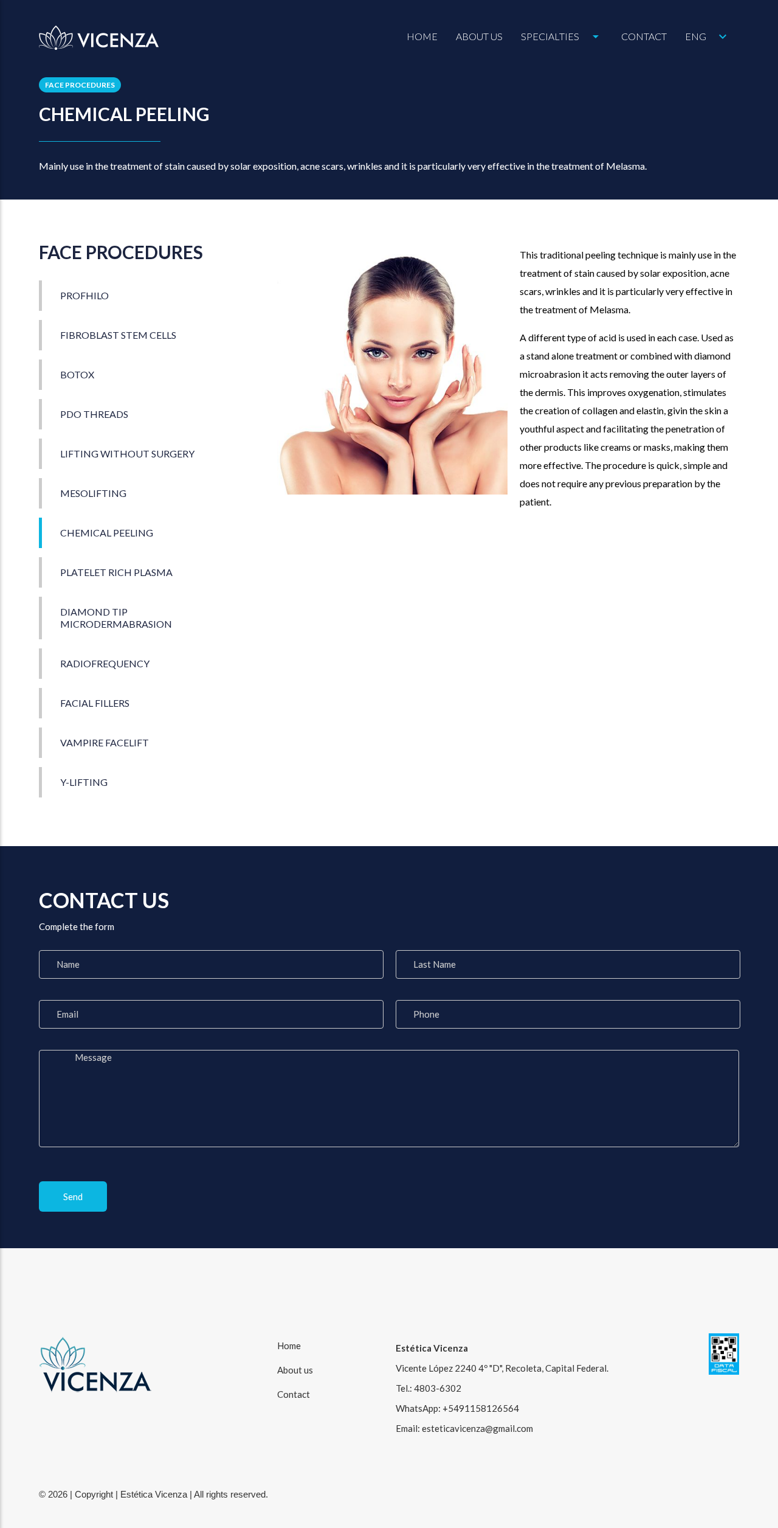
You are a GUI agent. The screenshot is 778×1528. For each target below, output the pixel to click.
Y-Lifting (84, 782)
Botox (77, 374)
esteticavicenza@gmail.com (477, 1428)
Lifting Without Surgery (127, 453)
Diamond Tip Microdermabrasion (116, 618)
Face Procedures (80, 84)
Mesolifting (94, 493)
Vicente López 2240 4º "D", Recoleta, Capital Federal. (502, 1368)
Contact (644, 36)
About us (479, 36)
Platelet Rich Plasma (116, 572)
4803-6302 (437, 1388)
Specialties (562, 36)
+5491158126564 (480, 1408)
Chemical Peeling (106, 532)
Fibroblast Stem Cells (118, 335)
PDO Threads (94, 414)
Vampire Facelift (104, 742)
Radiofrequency (105, 663)
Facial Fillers (94, 703)
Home (422, 36)
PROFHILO (84, 295)
